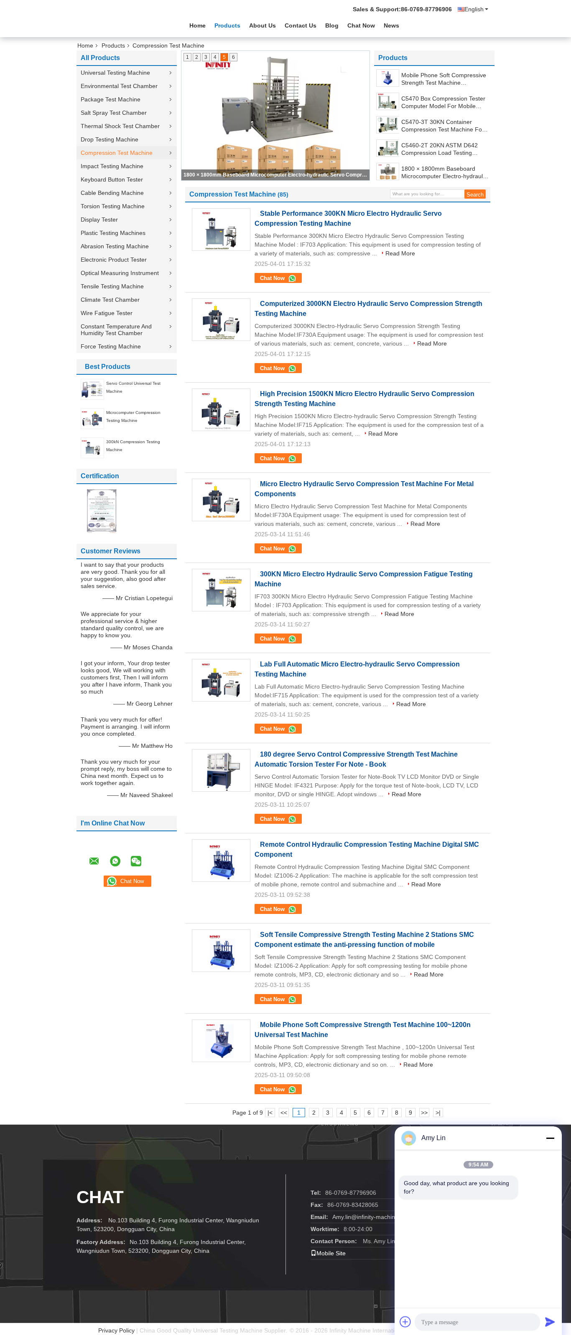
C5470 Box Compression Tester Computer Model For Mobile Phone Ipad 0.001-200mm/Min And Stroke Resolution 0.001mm (444, 102)
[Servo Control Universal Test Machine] (92, 389)
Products (227, 25)
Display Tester (99, 219)
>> (424, 1112)
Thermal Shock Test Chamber (120, 126)
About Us (262, 25)
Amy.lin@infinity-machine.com (371, 1217)
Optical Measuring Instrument (120, 273)
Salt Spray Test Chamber (114, 112)
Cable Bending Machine (112, 192)
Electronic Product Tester (114, 259)
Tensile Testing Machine (112, 286)
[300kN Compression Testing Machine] (92, 447)
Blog (332, 25)
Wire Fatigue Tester (107, 313)
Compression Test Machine (117, 152)
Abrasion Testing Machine (115, 246)
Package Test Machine (110, 99)
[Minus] (550, 1138)
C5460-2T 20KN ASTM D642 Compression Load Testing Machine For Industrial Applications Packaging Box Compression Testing (439, 149)
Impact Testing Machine (112, 166)
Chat (100, 1197)
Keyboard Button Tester (112, 179)
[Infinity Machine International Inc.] (122, 24)
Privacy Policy (116, 1330)
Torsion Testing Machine (113, 206)
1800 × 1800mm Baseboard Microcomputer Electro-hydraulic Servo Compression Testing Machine (276, 175)
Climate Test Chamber (110, 299)
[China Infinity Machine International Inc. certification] (101, 510)
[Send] (550, 1321)
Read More (400, 253)
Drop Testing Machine (109, 139)
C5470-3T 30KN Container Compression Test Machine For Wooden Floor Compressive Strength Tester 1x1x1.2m (442, 126)
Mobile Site (331, 1253)
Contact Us (300, 25)
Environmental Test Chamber (119, 86)
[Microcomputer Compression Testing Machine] (92, 418)
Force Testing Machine (111, 346)
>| (438, 1112)
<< (283, 1112)
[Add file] (405, 1321)
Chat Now (361, 25)
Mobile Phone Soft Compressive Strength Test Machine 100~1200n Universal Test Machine (443, 79)
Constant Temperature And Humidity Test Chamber (116, 329)
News (391, 25)
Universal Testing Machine (115, 72)
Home (197, 25)
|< (270, 1112)
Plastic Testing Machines (113, 233)
